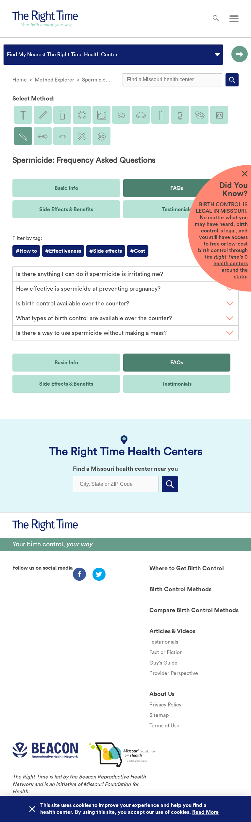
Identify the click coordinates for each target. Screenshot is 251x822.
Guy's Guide (163, 663)
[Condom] (160, 115)
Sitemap (159, 715)
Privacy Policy (165, 704)
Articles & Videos (172, 631)
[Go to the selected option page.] (238, 55)
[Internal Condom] (180, 115)
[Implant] (43, 115)
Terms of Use (164, 725)
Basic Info (66, 188)
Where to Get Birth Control (186, 568)
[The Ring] (82, 115)
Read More (205, 812)
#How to (26, 251)
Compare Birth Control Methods (194, 610)
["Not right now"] (82, 136)
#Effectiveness (63, 251)
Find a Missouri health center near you (125, 469)
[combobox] (7, 54)
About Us (162, 694)
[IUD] (23, 115)
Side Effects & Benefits (66, 209)
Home (19, 79)
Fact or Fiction (166, 652)
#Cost (137, 251)
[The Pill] (121, 115)
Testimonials (177, 209)
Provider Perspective (173, 673)
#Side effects (105, 251)
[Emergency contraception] (101, 136)
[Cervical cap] (200, 115)
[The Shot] (62, 115)
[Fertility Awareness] (219, 115)
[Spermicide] (23, 136)
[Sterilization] (62, 136)
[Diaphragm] (141, 115)
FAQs (176, 188)
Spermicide (95, 79)
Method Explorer (54, 79)
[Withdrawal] (43, 136)
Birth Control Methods (180, 589)
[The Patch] (101, 115)
